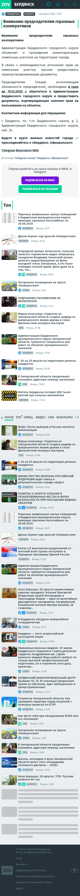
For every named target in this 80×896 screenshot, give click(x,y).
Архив (19, 888)
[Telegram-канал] (57, 4)
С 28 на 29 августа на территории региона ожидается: (47, 362)
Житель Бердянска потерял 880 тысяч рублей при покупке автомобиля (44, 393)
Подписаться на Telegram (40, 189)
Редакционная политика (30, 870)
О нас (19, 858)
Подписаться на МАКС (40, 180)
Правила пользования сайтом (34, 882)
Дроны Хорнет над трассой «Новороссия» (47, 236)
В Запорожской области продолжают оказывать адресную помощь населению (46, 378)
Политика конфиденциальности (35, 876)
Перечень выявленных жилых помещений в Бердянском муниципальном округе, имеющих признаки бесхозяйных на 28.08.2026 (47, 219)
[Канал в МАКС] (49, 4)
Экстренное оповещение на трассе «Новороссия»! (42, 284)
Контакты (21, 864)
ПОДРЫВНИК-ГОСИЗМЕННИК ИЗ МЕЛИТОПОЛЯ (39, 299)
